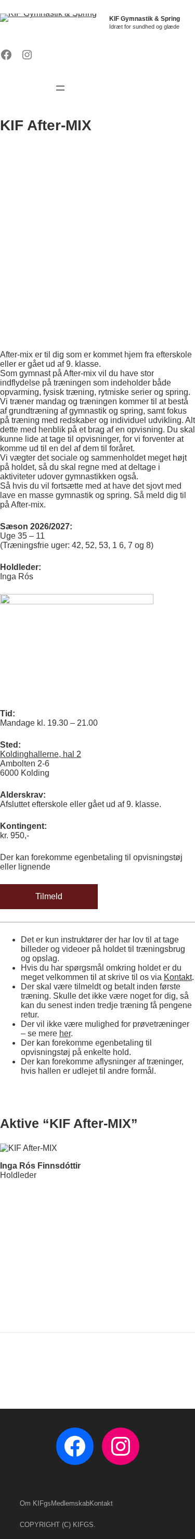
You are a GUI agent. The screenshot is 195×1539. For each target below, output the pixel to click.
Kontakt (178, 977)
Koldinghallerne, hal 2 (40, 754)
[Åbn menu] (60, 88)
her (65, 1033)
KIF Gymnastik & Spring (144, 18)
